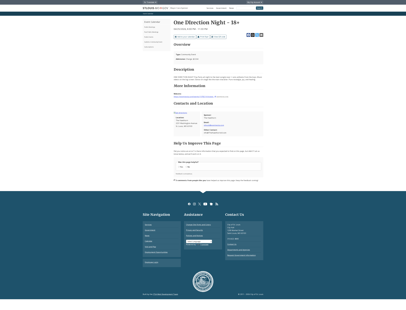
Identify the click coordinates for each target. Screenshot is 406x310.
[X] (199, 204)
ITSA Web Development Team (165, 294)
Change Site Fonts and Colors (198, 224)
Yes (181, 167)
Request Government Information (241, 255)
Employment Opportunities (156, 252)
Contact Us (232, 244)
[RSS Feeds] (216, 204)
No (189, 167)
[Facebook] (189, 204)
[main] (203, 101)
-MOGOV (155, 8)
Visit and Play (150, 247)
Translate (204, 244)
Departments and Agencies (238, 250)
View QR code (219, 37)
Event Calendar (148, 14)
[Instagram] (194, 204)
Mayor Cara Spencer (179, 8)
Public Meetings (149, 27)
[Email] (261, 35)
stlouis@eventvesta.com (214, 125)
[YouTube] (205, 204)
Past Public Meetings (151, 32)
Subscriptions (149, 47)
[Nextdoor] (211, 204)
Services (210, 8)
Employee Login (151, 262)
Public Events (148, 37)
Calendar (148, 241)
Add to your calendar (186, 37)
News (231, 8)
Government (221, 8)
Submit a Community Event (153, 42)
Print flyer (204, 37)
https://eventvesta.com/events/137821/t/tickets (194, 96)
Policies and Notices (194, 235)
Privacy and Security (194, 230)
